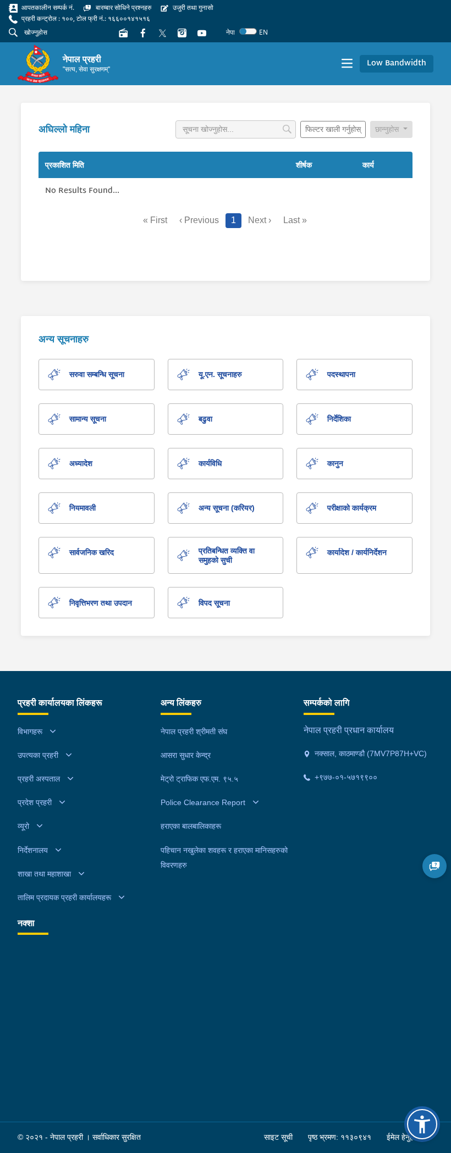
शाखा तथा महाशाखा (44, 873)
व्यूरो (23, 826)
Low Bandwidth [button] (396, 63)
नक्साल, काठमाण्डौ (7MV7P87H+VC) (369, 753)
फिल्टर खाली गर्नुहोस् (333, 129)
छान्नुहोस (388, 129)
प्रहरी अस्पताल (39, 778)
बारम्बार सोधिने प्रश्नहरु (122, 7)
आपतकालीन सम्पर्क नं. (47, 7)
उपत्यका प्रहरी (38, 755)
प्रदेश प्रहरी (35, 802)
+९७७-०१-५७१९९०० (344, 777)
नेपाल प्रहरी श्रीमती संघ (194, 731)
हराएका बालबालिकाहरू (191, 826)
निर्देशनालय (33, 850)
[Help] (434, 866)
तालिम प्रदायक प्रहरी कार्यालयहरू (64, 897)
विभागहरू (30, 731)
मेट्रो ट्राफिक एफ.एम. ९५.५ (199, 778)
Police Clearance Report (203, 802)
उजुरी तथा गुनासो (192, 7)
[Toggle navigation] (347, 64)
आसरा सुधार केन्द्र (186, 755)
